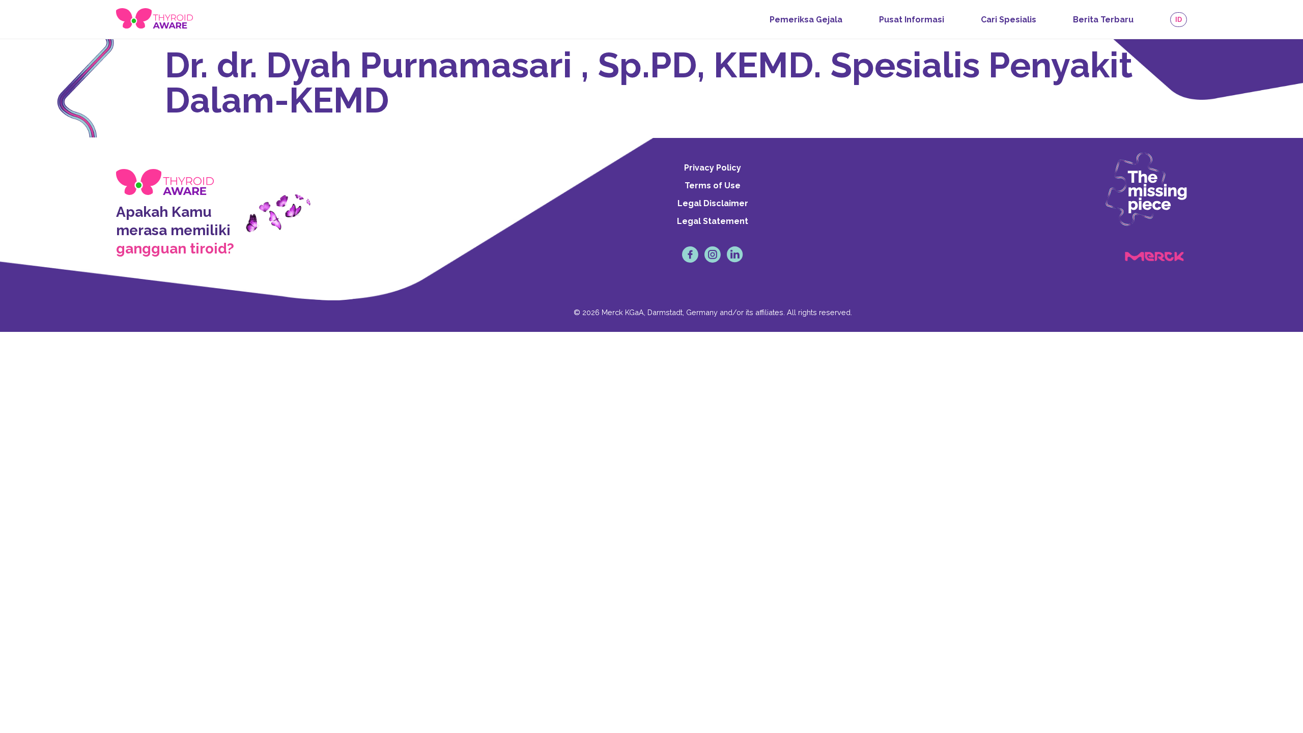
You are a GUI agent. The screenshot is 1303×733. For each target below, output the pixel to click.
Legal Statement (712, 221)
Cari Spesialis (1008, 19)
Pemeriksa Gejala (806, 19)
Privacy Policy (712, 168)
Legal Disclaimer (712, 203)
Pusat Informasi (911, 19)
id (1178, 19)
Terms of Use (713, 185)
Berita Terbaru (1103, 19)
